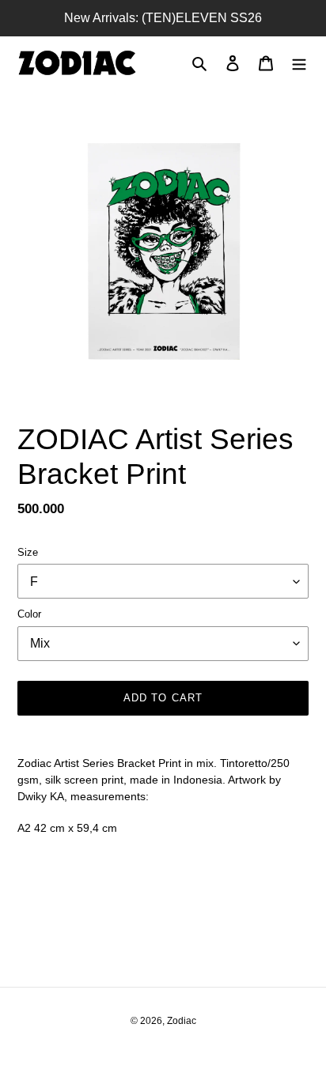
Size (27, 552)
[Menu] (299, 63)
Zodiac (181, 1020)
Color (29, 614)
